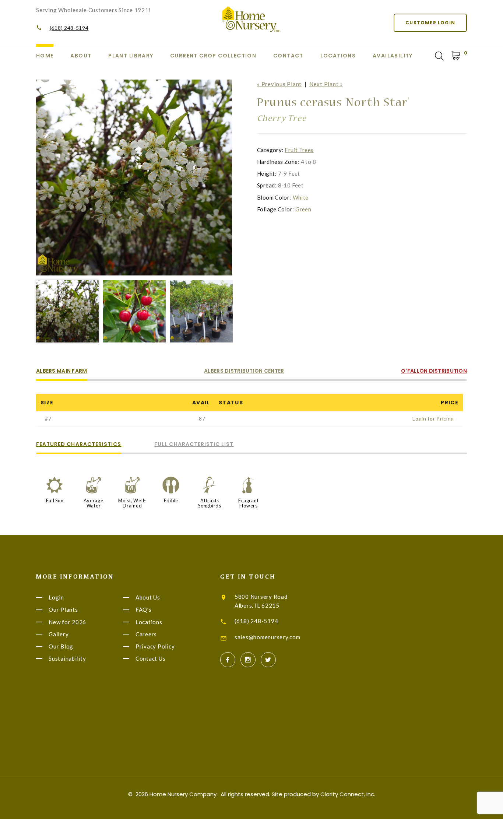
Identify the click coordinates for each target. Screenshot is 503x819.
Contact (288, 55)
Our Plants (63, 610)
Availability (393, 55)
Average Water (93, 503)
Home (45, 55)
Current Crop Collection (213, 55)
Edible (171, 500)
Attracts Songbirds (209, 503)
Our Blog (61, 646)
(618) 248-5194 (69, 28)
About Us (148, 597)
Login (56, 597)
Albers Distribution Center (244, 371)
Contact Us (151, 658)
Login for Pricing (433, 418)
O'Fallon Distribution (434, 371)
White (301, 197)
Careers (146, 634)
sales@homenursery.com (267, 637)
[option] (134, 177)
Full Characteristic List (193, 445)
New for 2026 (67, 622)
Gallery (58, 634)
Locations (338, 55)
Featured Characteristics (78, 445)
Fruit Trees (299, 150)
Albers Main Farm (61, 371)
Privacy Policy (155, 646)
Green (303, 209)
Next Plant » (326, 84)
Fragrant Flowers (248, 503)
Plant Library (130, 55)
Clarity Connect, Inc (347, 794)
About (80, 55)
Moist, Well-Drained (132, 503)
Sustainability (67, 658)
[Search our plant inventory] (439, 55)
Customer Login (430, 23)
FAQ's (144, 610)
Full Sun (55, 500)
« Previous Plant (279, 84)
